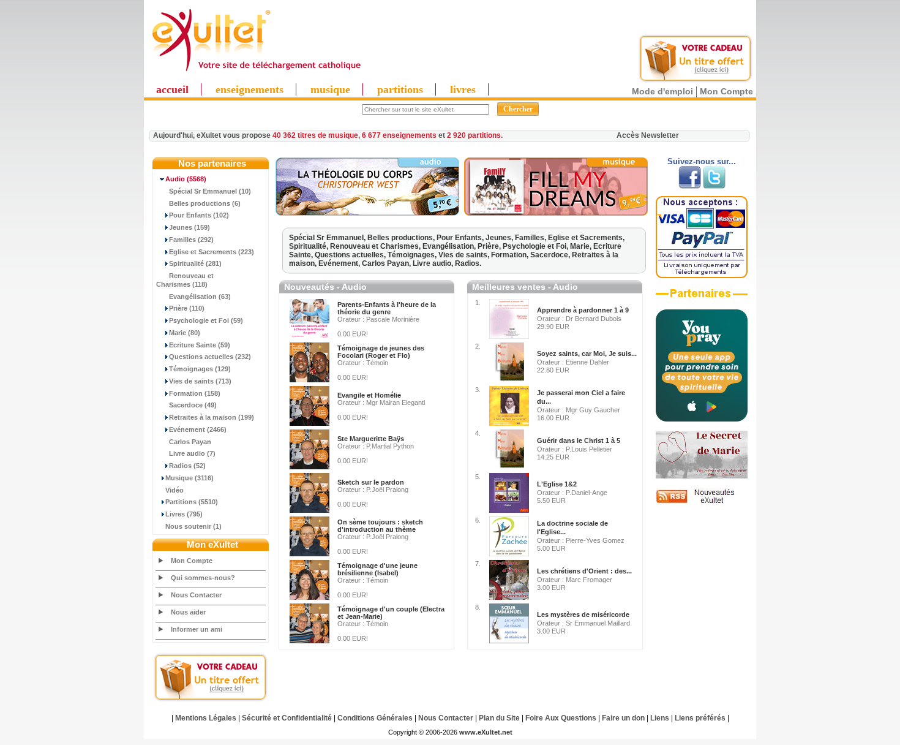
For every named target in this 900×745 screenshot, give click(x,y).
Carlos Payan (190, 441)
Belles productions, (402, 237)
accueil (172, 89)
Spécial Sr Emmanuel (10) (210, 191)
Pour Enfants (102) (199, 215)
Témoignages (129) (200, 368)
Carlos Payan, (387, 263)
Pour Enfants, (461, 237)
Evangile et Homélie (369, 395)
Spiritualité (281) (195, 263)
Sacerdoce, (551, 255)
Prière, (490, 246)
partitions (400, 89)
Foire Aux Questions (560, 718)
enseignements (249, 89)
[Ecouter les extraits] (556, 213)
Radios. (468, 263)
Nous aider (188, 612)
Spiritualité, (309, 246)
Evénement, (340, 263)
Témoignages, (413, 255)
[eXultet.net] (256, 71)
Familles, (531, 237)
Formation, (510, 255)
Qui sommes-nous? (203, 577)
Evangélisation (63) (200, 296)
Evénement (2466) (198, 429)
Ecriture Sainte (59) (199, 345)
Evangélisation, (450, 246)
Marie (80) (184, 332)
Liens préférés (700, 718)
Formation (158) (194, 393)
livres (463, 89)
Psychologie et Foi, (536, 246)
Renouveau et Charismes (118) (185, 280)
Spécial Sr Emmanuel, (328, 237)
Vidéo (174, 490)
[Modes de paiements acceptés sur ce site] (702, 275)
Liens (659, 718)
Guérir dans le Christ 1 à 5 (578, 440)
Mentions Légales (205, 718)
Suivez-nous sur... (701, 161)
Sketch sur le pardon (370, 482)
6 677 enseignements (399, 135)
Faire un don (623, 718)
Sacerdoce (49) (193, 405)
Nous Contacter (196, 595)
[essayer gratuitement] (695, 81)
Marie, (581, 246)
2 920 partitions (474, 135)
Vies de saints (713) (200, 381)
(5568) (185, 179)
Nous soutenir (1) (193, 526)
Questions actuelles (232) (210, 356)
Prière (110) (186, 308)
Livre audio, (434, 263)
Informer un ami (196, 629)
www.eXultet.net (485, 732)
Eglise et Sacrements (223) (211, 251)
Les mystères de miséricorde (583, 614)
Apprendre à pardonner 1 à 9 (583, 310)
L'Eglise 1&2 (557, 484)
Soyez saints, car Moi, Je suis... (587, 353)
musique (330, 89)
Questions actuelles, (351, 255)
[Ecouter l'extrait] (367, 213)
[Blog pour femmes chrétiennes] (702, 476)
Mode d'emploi (662, 91)
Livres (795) (184, 514)
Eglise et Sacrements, (586, 237)
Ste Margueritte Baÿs (370, 438)
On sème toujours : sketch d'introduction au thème (380, 525)
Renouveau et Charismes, (376, 246)
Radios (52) (187, 465)
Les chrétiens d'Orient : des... (584, 571)
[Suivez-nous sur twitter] (714, 186)
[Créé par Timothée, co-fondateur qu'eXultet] (702, 419)
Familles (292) (191, 239)
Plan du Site (499, 718)
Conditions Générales (375, 718)
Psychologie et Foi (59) (206, 320)
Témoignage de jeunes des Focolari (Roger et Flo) (380, 351)
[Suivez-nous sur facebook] (689, 186)
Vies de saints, (464, 255)
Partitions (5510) (191, 501)
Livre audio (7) (192, 453)
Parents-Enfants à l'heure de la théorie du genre (386, 308)
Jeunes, (500, 237)
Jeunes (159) (189, 227)
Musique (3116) (189, 478)
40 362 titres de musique (315, 135)
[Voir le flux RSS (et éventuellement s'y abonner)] (702, 503)
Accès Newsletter (648, 135)
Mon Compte (726, 91)
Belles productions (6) (205, 203)
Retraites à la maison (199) (211, 417)
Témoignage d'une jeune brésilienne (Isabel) (377, 569)
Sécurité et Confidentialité (287, 718)
